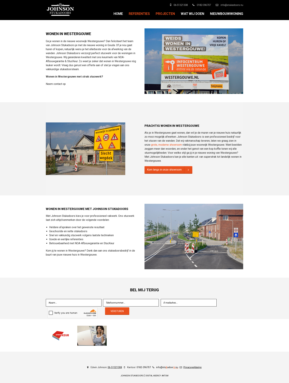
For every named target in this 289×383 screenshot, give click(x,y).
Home (118, 14)
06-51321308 (115, 367)
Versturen (117, 311)
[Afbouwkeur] (60, 336)
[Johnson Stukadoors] (60, 9)
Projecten (165, 14)
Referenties (139, 14)
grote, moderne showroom (166, 144)
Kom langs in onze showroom (164, 169)
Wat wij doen (192, 14)
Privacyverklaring (192, 367)
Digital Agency (153, 375)
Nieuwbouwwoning (226, 14)
